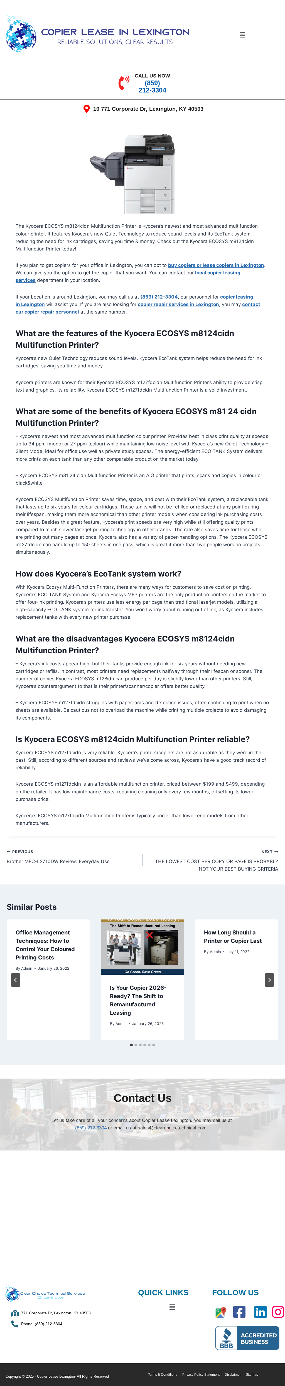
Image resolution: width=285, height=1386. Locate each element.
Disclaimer (233, 1375)
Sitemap (252, 1375)
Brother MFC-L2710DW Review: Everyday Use (58, 856)
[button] (242, 35)
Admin (26, 968)
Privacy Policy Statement (201, 1375)
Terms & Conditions (162, 1375)
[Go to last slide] (15, 980)
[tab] (131, 1045)
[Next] (269, 980)
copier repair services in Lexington (178, 304)
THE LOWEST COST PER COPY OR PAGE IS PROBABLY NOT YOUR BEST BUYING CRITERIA (216, 860)
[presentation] (142, 947)
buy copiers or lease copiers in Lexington (216, 265)
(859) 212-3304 (159, 297)
